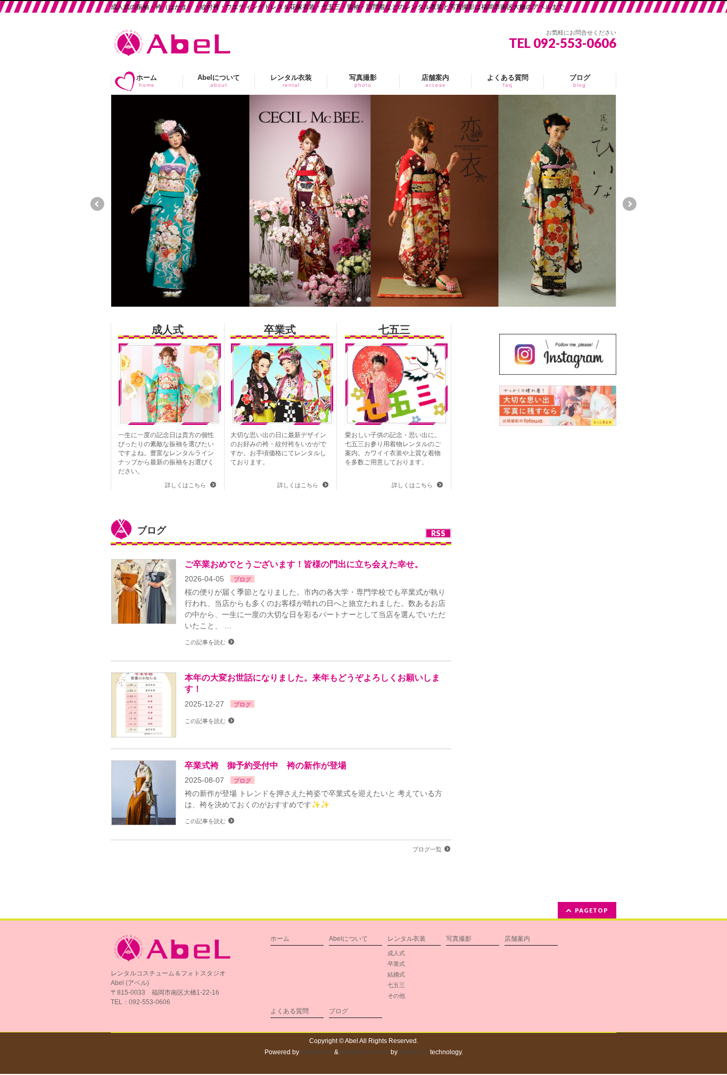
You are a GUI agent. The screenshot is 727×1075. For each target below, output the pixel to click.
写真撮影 (459, 939)
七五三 (394, 329)
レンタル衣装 (406, 939)
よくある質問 (289, 1011)
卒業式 (280, 329)
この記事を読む (205, 642)
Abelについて (348, 939)
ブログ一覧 (427, 849)
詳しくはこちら (186, 485)
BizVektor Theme (364, 1052)
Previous (97, 204)
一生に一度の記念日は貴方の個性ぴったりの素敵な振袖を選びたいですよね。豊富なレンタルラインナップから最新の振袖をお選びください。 (166, 453)
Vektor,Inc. (413, 1052)
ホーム (280, 939)
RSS (438, 533)
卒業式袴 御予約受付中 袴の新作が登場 (265, 765)
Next (630, 204)
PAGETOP (591, 910)
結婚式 (396, 974)
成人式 (168, 329)
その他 (396, 995)
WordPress (317, 1052)
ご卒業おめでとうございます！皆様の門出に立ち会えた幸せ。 (304, 564)
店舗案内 (517, 939)
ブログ (242, 579)
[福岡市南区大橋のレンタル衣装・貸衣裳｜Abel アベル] (172, 44)
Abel (351, 1041)
